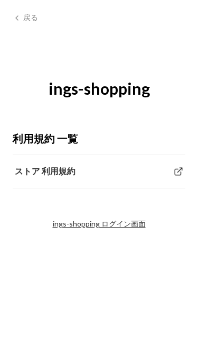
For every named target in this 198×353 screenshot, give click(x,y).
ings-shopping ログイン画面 (99, 223)
